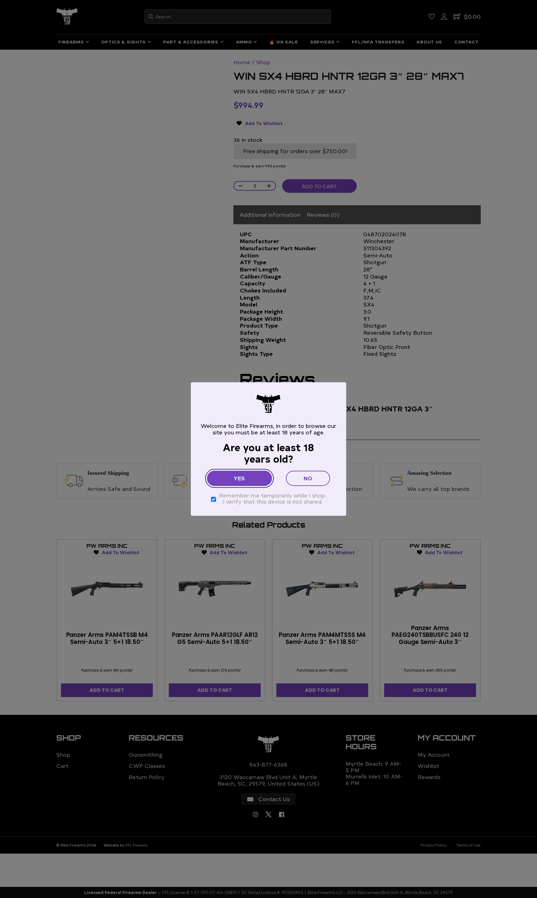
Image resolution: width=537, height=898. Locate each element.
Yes (239, 478)
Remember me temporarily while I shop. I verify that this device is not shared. (272, 498)
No (308, 478)
